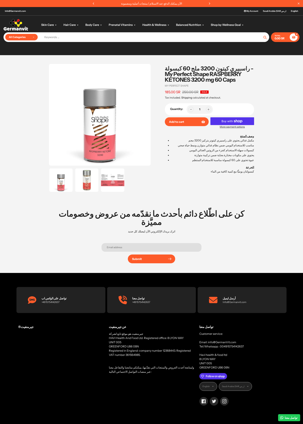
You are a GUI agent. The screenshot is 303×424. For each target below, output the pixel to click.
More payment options (232, 126)
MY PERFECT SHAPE (177, 85)
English (294, 11)
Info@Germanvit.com (15, 11)
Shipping (186, 97)
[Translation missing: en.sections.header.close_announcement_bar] (298, 3)
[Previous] (93, 3)
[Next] (209, 3)
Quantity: (176, 109)
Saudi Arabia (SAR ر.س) (274, 11)
